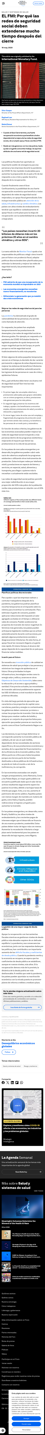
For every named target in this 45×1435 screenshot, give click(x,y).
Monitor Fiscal (25, 251)
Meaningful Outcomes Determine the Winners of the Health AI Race (19, 1222)
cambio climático (29, 204)
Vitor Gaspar (7, 110)
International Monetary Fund (19, 59)
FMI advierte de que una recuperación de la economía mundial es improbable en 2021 (23, 283)
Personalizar (26, 1430)
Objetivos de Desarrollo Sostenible (17, 680)
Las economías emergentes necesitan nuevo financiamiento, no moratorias (20, 290)
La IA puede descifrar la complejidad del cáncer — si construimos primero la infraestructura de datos (26, 1267)
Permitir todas (26, 1424)
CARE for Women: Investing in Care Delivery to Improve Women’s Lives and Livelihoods (26, 1257)
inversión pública (23, 662)
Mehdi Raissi (7, 124)
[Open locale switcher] (3, 1430)
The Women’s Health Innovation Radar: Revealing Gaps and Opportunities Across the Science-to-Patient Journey (26, 1235)
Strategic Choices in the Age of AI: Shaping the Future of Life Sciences (24, 1245)
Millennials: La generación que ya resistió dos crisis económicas (22, 297)
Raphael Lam (7, 117)
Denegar (26, 1418)
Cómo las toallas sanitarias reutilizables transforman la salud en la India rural (26, 1277)
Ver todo (38, 1191)
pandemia (8, 316)
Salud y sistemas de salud (15, 12)
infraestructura (14, 204)
